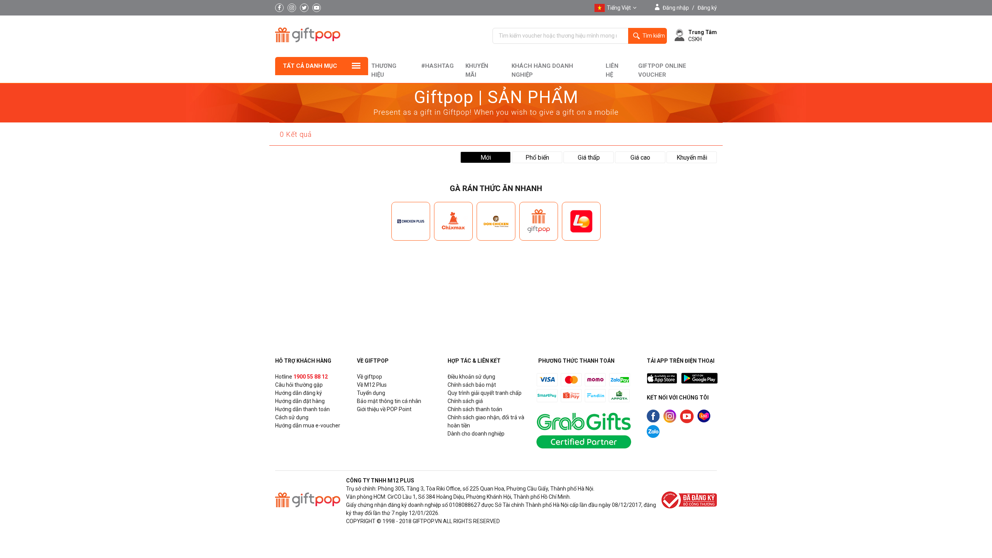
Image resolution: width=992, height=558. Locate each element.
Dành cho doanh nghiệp (476, 434)
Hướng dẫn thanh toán (302, 409)
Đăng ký (707, 8)
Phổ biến (537, 157)
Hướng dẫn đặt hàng (300, 401)
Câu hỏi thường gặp (299, 385)
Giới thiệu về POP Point (384, 409)
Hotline (301, 377)
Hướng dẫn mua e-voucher (307, 425)
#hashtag (437, 65)
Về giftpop (369, 377)
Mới (485, 157)
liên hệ (612, 70)
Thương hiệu (383, 70)
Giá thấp (589, 157)
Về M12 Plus (372, 385)
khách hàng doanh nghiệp (542, 70)
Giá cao (640, 157)
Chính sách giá (465, 401)
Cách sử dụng (291, 417)
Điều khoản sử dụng (471, 377)
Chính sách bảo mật (472, 385)
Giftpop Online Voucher (662, 70)
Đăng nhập (676, 8)
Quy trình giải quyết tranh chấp (485, 393)
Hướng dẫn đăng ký (298, 393)
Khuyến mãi (476, 70)
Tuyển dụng (371, 393)
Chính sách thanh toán (475, 409)
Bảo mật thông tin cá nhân (389, 401)
